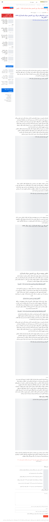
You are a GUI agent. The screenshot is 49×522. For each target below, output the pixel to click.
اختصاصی (9, 101)
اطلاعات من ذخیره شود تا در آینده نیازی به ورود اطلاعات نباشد (37, 513)
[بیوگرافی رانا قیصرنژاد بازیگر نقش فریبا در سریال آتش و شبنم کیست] (10, 43)
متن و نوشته (45, 7)
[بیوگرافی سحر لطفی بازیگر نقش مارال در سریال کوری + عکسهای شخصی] (11, 76)
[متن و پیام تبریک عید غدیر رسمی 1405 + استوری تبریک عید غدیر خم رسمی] (45, 484)
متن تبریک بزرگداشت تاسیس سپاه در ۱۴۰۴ (24, 459)
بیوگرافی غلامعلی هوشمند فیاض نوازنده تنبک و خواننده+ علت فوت (7, 22)
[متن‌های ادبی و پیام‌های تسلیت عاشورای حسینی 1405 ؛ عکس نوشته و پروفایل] (45, 481)
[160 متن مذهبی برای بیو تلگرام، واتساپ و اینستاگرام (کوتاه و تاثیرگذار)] (45, 471)
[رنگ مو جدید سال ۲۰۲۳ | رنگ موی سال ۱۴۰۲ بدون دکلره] (10, 36)
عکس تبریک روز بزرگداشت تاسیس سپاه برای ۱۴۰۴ (39, 459)
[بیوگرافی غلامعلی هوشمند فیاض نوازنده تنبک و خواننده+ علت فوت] (10, 21)
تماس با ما (32, 2)
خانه (36, 2)
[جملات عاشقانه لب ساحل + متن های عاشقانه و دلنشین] (10, 52)
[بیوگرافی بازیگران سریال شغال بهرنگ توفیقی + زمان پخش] (10, 29)
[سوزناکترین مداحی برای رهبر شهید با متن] (45, 474)
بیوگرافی (11, 7)
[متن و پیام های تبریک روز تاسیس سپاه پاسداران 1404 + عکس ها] (31, 43)
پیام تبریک (8, 98)
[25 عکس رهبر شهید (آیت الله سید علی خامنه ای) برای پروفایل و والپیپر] (45, 477)
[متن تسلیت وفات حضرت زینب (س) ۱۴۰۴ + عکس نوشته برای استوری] (45, 487)
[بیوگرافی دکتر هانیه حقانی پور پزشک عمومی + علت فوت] (11, 82)
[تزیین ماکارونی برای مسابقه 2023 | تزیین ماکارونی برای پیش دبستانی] (10, 59)
